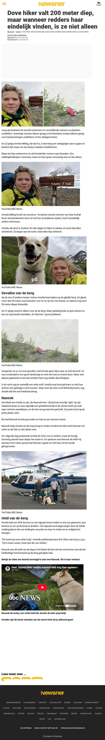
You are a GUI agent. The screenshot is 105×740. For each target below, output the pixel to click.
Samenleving (86, 713)
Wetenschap (60, 719)
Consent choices (52, 736)
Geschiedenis (30, 708)
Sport (42, 719)
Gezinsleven (44, 708)
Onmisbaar (52, 713)
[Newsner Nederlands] (51, 4)
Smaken (98, 713)
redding (37, 679)
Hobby (90, 708)
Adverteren (26, 728)
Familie (6, 708)
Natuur (30, 713)
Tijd (49, 719)
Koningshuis (9, 713)
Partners (64, 713)
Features (17, 708)
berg (16, 679)
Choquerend (30, 702)
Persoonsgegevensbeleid (73, 728)
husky (26, 679)
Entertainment (92, 702)
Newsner (10, 32)
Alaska (6, 679)
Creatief (42, 702)
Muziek (21, 713)
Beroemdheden (13, 702)
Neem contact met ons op (46, 728)
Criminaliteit (55, 702)
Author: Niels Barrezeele (16, 35)
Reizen (74, 713)
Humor (99, 708)
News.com (79, 539)
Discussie (78, 702)
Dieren (18, 32)
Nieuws (40, 713)
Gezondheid (58, 708)
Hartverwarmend (75, 708)
